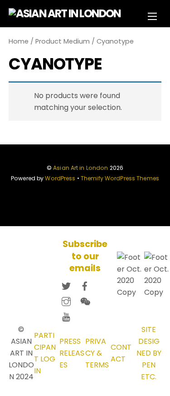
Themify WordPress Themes (120, 178)
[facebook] (84, 284)
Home (19, 41)
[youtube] (66, 315)
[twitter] (66, 284)
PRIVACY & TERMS (97, 353)
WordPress (60, 178)
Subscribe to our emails (85, 256)
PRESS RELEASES (71, 353)
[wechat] (84, 300)
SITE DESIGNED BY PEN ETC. (148, 353)
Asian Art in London (80, 168)
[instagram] (66, 300)
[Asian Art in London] (65, 13)
